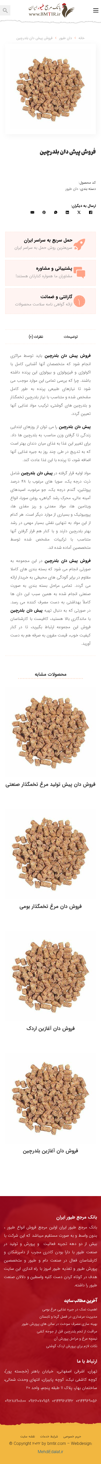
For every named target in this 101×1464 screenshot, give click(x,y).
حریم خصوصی (72, 1436)
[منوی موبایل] (95, 10)
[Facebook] (91, 212)
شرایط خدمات (49, 1436)
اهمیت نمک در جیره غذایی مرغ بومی (69, 1309)
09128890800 (15, 1401)
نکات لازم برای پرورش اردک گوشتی (71, 1346)
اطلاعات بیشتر (50, 796)
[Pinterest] (44, 212)
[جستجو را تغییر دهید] (5, 10)
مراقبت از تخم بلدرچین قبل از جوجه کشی (67, 1331)
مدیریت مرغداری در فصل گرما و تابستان (68, 1316)
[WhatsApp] (56, 212)
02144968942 (62, 1401)
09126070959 (38, 1401)
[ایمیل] (32, 212)
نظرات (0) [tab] (36, 337)
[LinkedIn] (67, 212)
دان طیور (65, 38)
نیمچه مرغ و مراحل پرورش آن (75, 1338)
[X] (79, 212)
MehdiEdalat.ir (50, 1452)
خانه (81, 38)
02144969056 (86, 1401)
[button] (17, 56)
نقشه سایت (27, 1436)
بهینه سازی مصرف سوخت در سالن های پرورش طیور (59, 1324)
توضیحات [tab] (71, 337)
